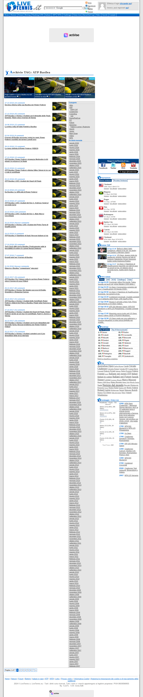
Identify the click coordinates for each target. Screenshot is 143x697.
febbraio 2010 (74, 586)
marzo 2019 (73, 342)
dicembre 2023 (75, 215)
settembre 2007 (75, 650)
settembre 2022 (75, 248)
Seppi (121, 390)
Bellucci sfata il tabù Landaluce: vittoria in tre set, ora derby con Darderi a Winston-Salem (121, 251)
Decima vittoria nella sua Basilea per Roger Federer (25, 105)
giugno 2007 (74, 657)
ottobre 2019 (74, 326)
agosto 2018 (74, 358)
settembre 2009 (75, 597)
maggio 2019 (74, 338)
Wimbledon (102, 395)
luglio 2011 (73, 548)
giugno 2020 (74, 309)
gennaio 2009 (74, 615)
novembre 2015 (75, 431)
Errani (112, 371)
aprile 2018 (73, 367)
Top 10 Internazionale (119, 329)
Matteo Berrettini (116, 382)
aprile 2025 (73, 179)
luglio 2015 (73, 440)
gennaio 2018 (74, 373)
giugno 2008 (74, 630)
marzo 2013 (73, 503)
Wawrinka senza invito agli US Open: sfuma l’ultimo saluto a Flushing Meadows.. (117, 315)
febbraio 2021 (74, 291)
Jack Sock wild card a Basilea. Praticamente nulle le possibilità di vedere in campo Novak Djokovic (25, 247)
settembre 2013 (75, 490)
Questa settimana (105, 180)
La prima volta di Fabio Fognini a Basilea (21, 127)
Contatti (112, 15)
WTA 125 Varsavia (131, 475)
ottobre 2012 (74, 514)
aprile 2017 (73, 393)
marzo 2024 (73, 208)
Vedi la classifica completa (107, 359)
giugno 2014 (74, 469)
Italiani (48, 15)
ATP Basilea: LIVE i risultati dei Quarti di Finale (23, 181)
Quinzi (106, 388)
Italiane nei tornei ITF (120, 373)
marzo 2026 (73, 154)
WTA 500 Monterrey (125, 459)
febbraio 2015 (74, 452)
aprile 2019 (73, 340)
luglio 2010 (73, 574)
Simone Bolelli (131, 390)
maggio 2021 (74, 284)
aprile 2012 (73, 528)
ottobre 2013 (74, 487)
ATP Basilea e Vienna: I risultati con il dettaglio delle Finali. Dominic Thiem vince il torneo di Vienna (28, 117)
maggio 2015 (74, 445)
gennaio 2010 (74, 588)
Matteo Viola (126, 382)
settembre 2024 (75, 195)
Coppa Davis (133, 369)
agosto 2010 (74, 572)
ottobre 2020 (74, 300)
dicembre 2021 (75, 268)
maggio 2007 (74, 659)
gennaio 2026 (74, 159)
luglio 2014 (73, 467)
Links (57, 679)
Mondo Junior (134, 382)
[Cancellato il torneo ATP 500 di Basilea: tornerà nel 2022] (49, 87)
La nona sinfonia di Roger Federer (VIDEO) (21, 148)
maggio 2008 (74, 633)
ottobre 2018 (74, 353)
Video (98, 15)
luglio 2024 (73, 199)
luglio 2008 (73, 628)
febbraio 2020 (74, 317)
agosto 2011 (74, 545)
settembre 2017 (75, 382)
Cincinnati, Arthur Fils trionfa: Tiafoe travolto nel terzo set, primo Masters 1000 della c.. (117, 283)
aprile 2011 (73, 554)
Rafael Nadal (113, 388)
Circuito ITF (124, 369)
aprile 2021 (73, 286)
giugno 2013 (74, 496)
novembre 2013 (75, 485)
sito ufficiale (113, 188)
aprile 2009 (73, 608)
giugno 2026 (74, 148)
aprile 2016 (73, 420)
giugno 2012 (74, 523)
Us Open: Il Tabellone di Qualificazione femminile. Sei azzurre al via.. (118, 293)
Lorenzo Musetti (116, 380)
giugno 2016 (74, 416)
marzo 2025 (73, 181)
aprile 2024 (73, 206)
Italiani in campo (104, 376)
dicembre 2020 (75, 295)
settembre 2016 (75, 409)
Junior (71, 131)
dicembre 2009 (75, 590)
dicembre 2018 (75, 349)
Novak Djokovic (131, 385)
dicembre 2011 (75, 536)
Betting (28, 15)
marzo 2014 (73, 476)
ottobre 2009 (74, 595)
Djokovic (107, 371)
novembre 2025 (75, 163)
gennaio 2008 (74, 642)
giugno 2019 (74, 335)
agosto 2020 (74, 304)
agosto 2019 (74, 331)
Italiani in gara (38, 679)
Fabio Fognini (126, 371)
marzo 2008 (73, 637)
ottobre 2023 (74, 219)
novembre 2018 (75, 351)
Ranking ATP (122, 388)
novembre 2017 (75, 378)
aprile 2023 (73, 233)
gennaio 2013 (74, 507)
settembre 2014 (75, 463)
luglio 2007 (73, 655)
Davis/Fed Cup (88, 15)
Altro (71, 105)
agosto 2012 (74, 519)
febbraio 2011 (74, 559)
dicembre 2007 (75, 644)
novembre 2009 (75, 592)
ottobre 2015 (74, 434)
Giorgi (106, 374)
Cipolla (126, 366)
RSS (89, 3)
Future (71, 123)
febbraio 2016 (74, 425)
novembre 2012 (75, 512)
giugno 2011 (74, 550)
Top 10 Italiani (104, 329)
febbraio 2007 (74, 666)
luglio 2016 (73, 414)
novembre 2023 (75, 217)
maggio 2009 (74, 606)
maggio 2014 (74, 472)
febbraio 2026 (74, 157)
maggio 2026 (74, 150)
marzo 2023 (73, 235)
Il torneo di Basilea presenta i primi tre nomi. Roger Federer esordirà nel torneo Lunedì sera (25, 139)
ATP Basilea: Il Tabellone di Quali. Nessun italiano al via (26, 236)
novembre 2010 (75, 566)
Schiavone (115, 390)
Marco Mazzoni (129, 380)
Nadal (99, 385)
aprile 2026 (73, 152)
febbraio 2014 (74, 478)
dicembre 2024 (75, 188)
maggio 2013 (74, 498)
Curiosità (100, 371)
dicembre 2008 (75, 617)
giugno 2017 (74, 389)
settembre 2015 (75, 436)
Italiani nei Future (122, 376)
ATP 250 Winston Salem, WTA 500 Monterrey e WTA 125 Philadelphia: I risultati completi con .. (118, 309)
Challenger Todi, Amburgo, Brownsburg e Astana (128, 470)
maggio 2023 (74, 230)
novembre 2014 (75, 458)
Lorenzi (107, 380)
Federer (135, 371)
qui (127, 8)
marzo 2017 (73, 396)
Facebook (92, 6)
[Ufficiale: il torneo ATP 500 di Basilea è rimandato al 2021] (80, 87)
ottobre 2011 (74, 541)
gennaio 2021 (74, 293)
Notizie (13, 15)
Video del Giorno (116, 392)
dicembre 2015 (75, 429)
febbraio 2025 (74, 183)
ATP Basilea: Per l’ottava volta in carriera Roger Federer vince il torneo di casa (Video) (27, 280)
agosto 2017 (74, 385)
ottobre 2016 (74, 407)
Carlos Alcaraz (118, 366)
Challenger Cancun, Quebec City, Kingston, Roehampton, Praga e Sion (128, 452)
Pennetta (100, 388)
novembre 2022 (75, 244)
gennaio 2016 (74, 427)
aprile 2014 (73, 474)
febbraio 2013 (74, 505)
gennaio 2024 (74, 212)
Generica (72, 125)
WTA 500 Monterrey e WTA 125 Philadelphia (127, 428)
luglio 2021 (73, 279)
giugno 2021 (74, 282)
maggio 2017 (74, 391)
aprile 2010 (73, 581)
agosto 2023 (74, 224)
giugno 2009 (74, 604)
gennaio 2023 (74, 239)
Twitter (90, 9)
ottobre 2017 (74, 380)
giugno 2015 (74, 443)
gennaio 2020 (74, 320)
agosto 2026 (74, 143)
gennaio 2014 (74, 481)
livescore (106, 188)
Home (6, 15)
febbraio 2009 (74, 612)
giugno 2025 (74, 174)
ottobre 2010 (74, 568)
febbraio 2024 (74, 210)
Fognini (100, 374)
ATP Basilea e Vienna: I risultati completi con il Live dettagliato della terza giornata (25, 335)
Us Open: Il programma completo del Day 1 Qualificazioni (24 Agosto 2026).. (117, 288)
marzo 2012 (73, 530)
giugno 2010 (74, 577)
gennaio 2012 (74, 534)
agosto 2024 (74, 197)
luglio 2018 (73, 360)
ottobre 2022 (74, 246)
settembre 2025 (75, 168)
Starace (100, 393)
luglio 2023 (73, 226)
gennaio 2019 (74, 347)
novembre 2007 (75, 646)
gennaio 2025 (74, 186)
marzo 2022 (73, 262)
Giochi (104, 15)
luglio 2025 (73, 172)
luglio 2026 (73, 145)
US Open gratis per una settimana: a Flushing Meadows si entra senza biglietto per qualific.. (117, 320)
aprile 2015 (73, 447)
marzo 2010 (73, 583)
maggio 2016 (74, 418)
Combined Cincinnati (126, 464)
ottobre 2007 (74, 648)
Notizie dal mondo (113, 384)
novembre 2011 (75, 539)
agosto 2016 (74, 411)
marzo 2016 (73, 423)
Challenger (67, 15)
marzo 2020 (73, 315)
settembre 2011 (75, 543)
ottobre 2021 (74, 273)
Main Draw (73, 134)
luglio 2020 (73, 306)
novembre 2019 (75, 324)
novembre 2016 (75, 405)
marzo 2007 (73, 664)
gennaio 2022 (74, 266)
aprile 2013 (73, 501)
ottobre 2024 (74, 192)
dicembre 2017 (75, 376)
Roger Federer (132, 388)
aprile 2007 (73, 662)
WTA (59, 15)
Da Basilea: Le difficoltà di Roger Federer (21, 192)
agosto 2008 (74, 626)
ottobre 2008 (74, 621)
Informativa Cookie (81, 679)
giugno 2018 (74, 362)
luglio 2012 (73, 521)
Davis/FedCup (74, 118)
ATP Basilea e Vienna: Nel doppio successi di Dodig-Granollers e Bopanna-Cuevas (25, 291)
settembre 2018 (75, 355)
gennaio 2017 (74, 400)
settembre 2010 (75, 570)
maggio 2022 (74, 257)
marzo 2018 (73, 369)
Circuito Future (113, 369)
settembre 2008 (75, 624)
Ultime (102, 279)
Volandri (129, 393)
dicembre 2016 (75, 402)
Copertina (73, 114)
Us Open (107, 392)
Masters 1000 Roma (103, 382)
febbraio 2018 (74, 371)
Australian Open (105, 366)
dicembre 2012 (75, 510)
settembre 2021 (75, 275)
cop (72, 116)
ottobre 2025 (74, 165)
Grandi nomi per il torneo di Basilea (19, 257)
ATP (54, 15)
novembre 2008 (75, 619)
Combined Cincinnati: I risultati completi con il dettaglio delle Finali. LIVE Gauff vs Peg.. (118, 298)
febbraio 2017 (74, 398)
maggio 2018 (74, 364)
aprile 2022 (73, 259)
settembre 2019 (75, 329)
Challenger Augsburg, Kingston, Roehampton (127, 439)
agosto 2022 (74, 250)
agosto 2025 (74, 170)
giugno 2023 (74, 228)
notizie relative (122, 188)
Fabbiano (118, 371)
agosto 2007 (74, 653)
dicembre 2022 (75, 241)
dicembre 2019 (75, 322)
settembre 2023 (75, 221)
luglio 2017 (73, 387)
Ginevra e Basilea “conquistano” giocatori (21, 268)
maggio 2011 (74, 552)
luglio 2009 (73, 601)
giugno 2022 (74, 255)
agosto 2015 (74, 438)
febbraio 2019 (74, 344)
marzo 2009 (73, 610)
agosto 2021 (74, 277)
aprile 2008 (73, 635)
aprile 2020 (73, 313)
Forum (90, 12)
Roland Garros (103, 390)
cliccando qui (126, 4)
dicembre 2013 (75, 483)
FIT (70, 120)
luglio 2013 (73, 494)
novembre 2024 (75, 190)
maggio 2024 (74, 203)
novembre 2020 (75, 297)
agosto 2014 (74, 465)
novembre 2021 (75, 271)
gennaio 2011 (74, 561)
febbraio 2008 (74, 639)
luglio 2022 (73, 253)
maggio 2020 (74, 311)
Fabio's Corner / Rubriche (80, 127)
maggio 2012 (74, 525)
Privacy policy (67, 679)
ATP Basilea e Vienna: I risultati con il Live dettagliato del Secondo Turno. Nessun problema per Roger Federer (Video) (27, 325)
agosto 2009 (74, 599)
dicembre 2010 (75, 563)
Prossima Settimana (120, 180)
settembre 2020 (75, 302)
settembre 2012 (75, 516)
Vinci (123, 393)
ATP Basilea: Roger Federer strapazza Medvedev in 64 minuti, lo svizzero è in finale (26, 160)
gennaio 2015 (74, 454)
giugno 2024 (74, 201)
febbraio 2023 (74, 237)
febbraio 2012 (74, 532)
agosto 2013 (74, 492)
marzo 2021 (73, 288)
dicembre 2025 (75, 161)
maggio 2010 (74, 579)
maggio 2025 (74, 177)
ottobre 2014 (74, 461)
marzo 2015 (73, 449)
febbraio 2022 (74, 264)
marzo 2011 (73, 557)
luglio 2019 (73, 333)
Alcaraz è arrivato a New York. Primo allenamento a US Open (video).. (117, 303)
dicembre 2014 (75, 456)
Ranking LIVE (37, 15)
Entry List (77, 15)
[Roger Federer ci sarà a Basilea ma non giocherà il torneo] (19, 87)
